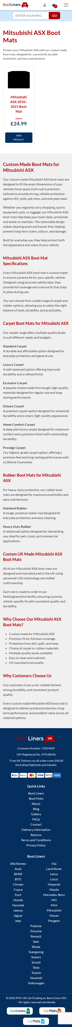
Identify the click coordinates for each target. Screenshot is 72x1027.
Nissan (54, 915)
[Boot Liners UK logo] (36, 739)
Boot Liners (36, 793)
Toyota (36, 972)
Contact (36, 824)
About (36, 803)
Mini (54, 905)
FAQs (36, 819)
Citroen (18, 884)
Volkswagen (36, 983)
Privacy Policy (36, 845)
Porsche (36, 931)
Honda (18, 900)
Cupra (18, 889)
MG (54, 900)
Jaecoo (18, 910)
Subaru (36, 957)
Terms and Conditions (36, 840)
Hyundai (18, 905)
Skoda (36, 946)
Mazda (54, 889)
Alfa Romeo (18, 863)
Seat (36, 941)
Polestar (36, 926)
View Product (18, 137)
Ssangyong (36, 952)
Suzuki (36, 962)
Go (54, 15)
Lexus (54, 874)
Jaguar (18, 915)
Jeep (18, 921)
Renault (36, 936)
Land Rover (54, 869)
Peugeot (54, 921)
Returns (36, 835)
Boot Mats (36, 798)
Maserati (54, 884)
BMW (18, 874)
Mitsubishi (54, 910)
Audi (18, 869)
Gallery (36, 814)
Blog (36, 809)
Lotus (54, 879)
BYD (18, 879)
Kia (54, 863)
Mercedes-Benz (54, 895)
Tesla (36, 967)
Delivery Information (36, 829)
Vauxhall (36, 978)
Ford (18, 895)
